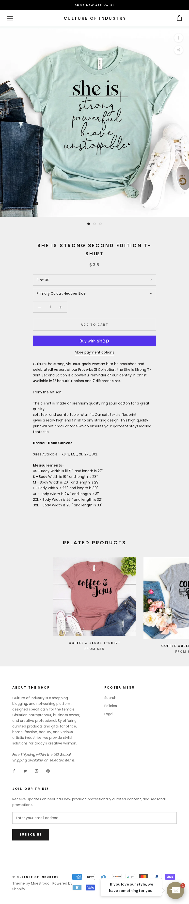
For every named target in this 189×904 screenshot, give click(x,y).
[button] (175, 890)
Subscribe (30, 834)
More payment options (94, 352)
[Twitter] (25, 771)
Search (110, 697)
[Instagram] (36, 771)
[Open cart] (179, 18)
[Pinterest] (48, 771)
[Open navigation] (10, 18)
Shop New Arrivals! (94, 5)
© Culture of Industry (35, 877)
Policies (110, 705)
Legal (108, 713)
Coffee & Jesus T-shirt (95, 643)
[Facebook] (14, 771)
